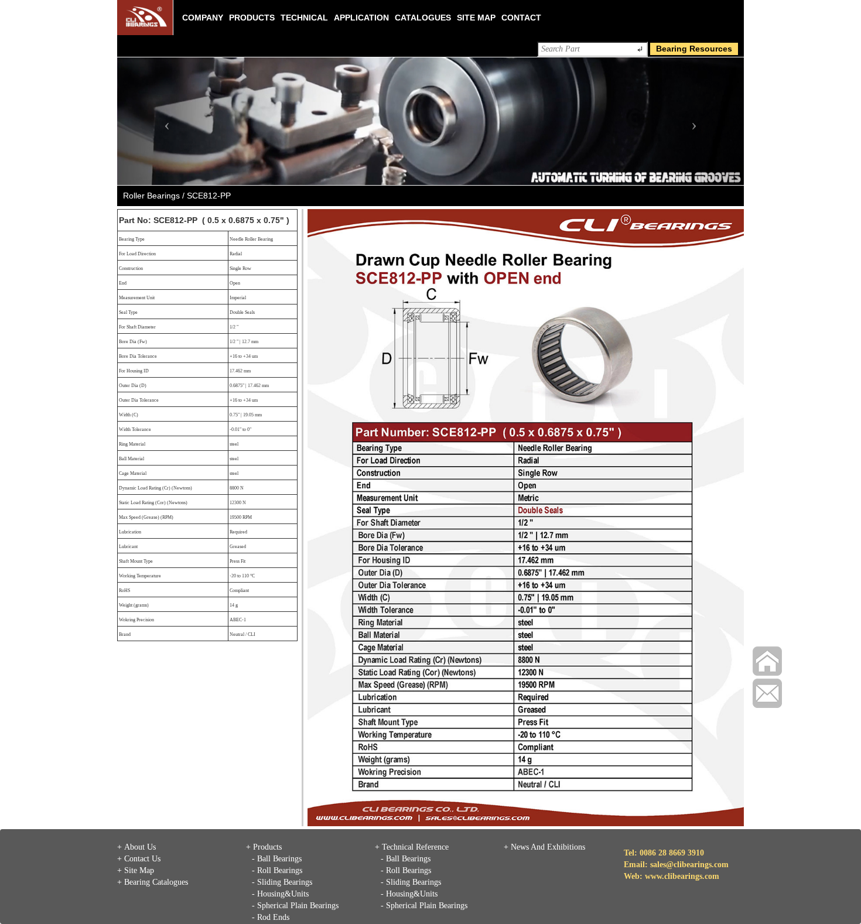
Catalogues (423, 17)
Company (202, 17)
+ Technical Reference (412, 847)
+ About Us (136, 847)
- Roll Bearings (277, 870)
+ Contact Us (138, 858)
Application (361, 17)
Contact (521, 17)
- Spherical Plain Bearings (295, 905)
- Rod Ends (270, 917)
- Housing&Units (280, 893)
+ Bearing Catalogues (152, 882)
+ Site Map (135, 870)
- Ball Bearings (277, 858)
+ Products (264, 847)
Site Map (476, 17)
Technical (304, 17)
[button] (164, 121)
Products (252, 17)
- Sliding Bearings (282, 882)
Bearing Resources (694, 48)
